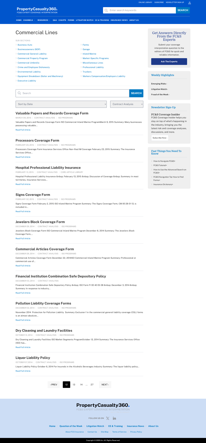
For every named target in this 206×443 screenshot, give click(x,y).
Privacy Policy (136, 432)
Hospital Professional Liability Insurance (48, 167)
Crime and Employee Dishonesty (34, 67)
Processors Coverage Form (37, 140)
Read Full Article (23, 130)
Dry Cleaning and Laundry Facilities (44, 330)
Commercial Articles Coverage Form (45, 249)
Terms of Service (119, 432)
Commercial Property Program (33, 58)
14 (81, 384)
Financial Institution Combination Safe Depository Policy (61, 276)
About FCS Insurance (74, 432)
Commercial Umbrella (28, 63)
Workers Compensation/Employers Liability (104, 76)
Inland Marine (89, 54)
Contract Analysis (44, 118)
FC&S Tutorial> (160, 165)
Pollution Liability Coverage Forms (43, 303)
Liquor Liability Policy (33, 358)
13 (74, 384)
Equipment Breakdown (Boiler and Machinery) (40, 76)
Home (52, 426)
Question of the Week (70, 426)
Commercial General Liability (32, 54)
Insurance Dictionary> (163, 184)
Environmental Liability (29, 72)
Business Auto (25, 45)
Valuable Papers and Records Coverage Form (52, 113)
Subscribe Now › (160, 138)
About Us (153, 426)
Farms (86, 45)
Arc (101, 440)
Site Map (104, 432)
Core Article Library (72, 172)
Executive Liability (27, 80)
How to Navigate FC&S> (164, 161)
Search (183, 10)
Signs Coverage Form (33, 195)
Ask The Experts (169, 61)
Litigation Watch (95, 426)
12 (66, 384)
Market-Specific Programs (96, 58)
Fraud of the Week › (160, 94)
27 (92, 384)
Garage (86, 49)
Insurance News (135, 426)
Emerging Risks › (159, 84)
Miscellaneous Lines (93, 63)
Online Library (145, 2)
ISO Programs (65, 118)
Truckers (87, 72)
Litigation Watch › (159, 89)
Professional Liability (93, 67)
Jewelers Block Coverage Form (40, 222)
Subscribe (159, 2)
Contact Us (92, 432)
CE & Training (115, 426)
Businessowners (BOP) (29, 49)
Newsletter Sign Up (175, 2)
